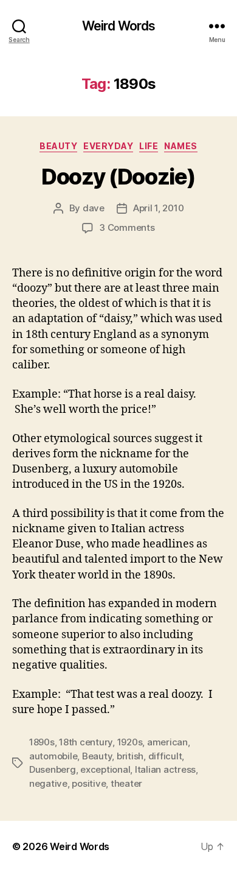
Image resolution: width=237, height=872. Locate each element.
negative (48, 783)
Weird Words (118, 25)
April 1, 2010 (158, 208)
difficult (165, 756)
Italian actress (165, 769)
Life (148, 146)
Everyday (108, 146)
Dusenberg (52, 769)
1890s (42, 742)
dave (94, 208)
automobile (53, 756)
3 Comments (126, 227)
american (167, 742)
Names (180, 146)
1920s (130, 742)
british (130, 756)
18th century (85, 742)
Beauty (58, 146)
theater (126, 783)
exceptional (105, 769)
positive (89, 783)
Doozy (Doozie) (118, 176)
